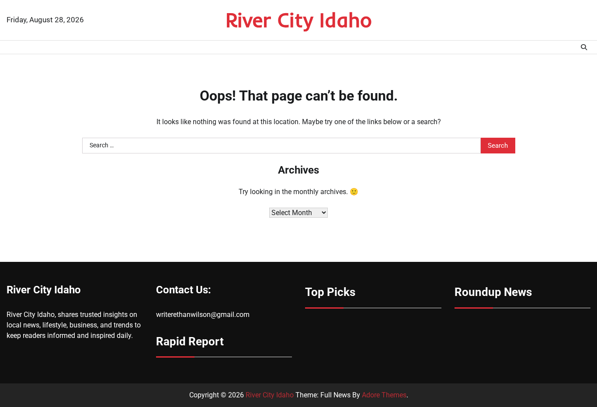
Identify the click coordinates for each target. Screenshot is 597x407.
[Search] (583, 47)
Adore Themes (384, 395)
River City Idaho (299, 19)
